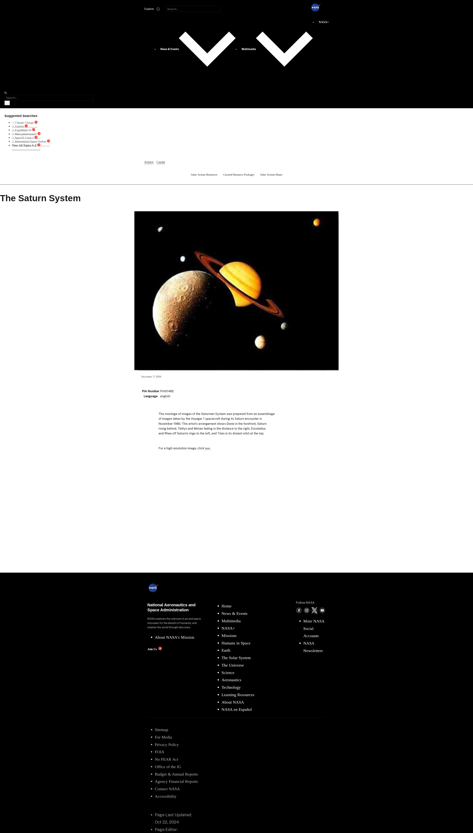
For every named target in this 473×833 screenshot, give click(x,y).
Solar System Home (271, 174)
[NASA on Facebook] (299, 610)
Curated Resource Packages (238, 174)
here (207, 448)
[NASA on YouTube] (322, 610)
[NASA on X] (314, 610)
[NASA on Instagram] (307, 610)
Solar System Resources (204, 174)
